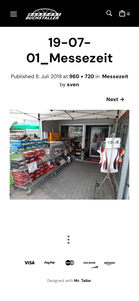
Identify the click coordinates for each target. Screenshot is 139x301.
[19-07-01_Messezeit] (69, 197)
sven (73, 84)
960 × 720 (81, 76)
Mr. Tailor (82, 280)
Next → (115, 99)
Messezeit (115, 76)
